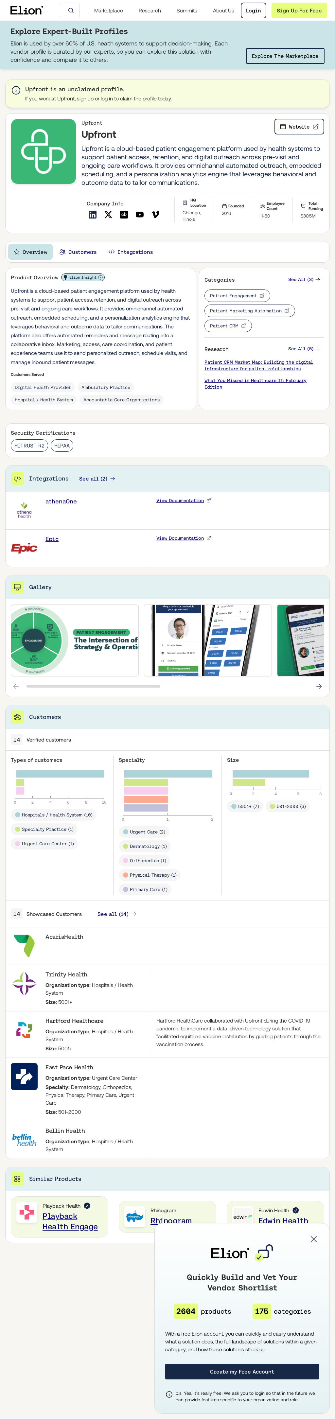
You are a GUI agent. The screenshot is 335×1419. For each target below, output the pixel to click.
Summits (187, 10)
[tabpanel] (167, 755)
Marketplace (108, 10)
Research (150, 10)
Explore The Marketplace (285, 56)
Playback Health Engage (70, 1221)
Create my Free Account (242, 1372)
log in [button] (107, 98)
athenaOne (61, 501)
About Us (223, 10)
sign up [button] (85, 98)
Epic (52, 538)
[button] (304, 279)
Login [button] (253, 10)
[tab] (30, 252)
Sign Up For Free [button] (299, 10)
